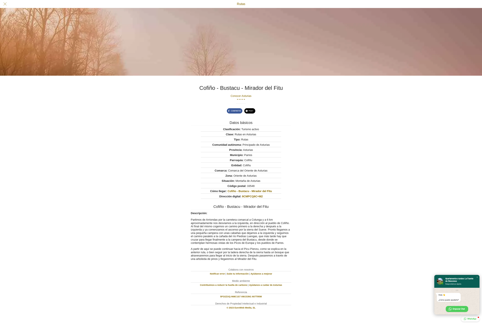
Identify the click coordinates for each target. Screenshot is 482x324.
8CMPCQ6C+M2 (252, 196)
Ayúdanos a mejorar (261, 274)
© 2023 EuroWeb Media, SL (241, 307)
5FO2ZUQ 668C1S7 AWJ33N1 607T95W (241, 296)
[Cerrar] (5, 4)
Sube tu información (238, 274)
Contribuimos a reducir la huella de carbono (223, 285)
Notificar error (217, 274)
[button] (477, 277)
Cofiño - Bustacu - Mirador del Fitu (250, 191)
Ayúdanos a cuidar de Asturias (265, 285)
